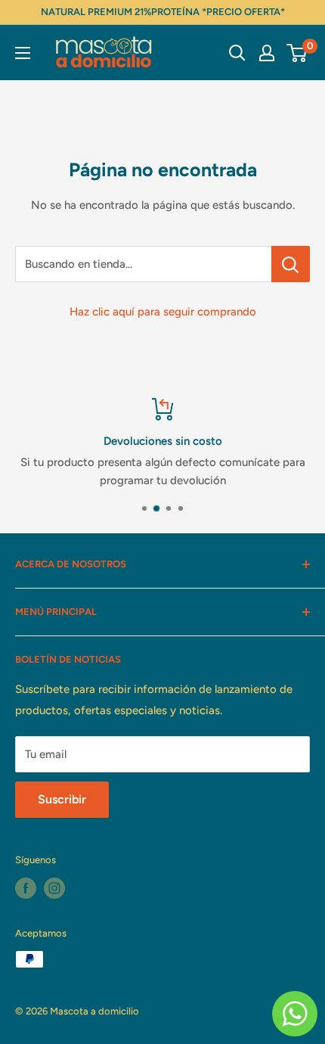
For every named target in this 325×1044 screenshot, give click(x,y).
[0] (297, 53)
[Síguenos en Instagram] (54, 888)
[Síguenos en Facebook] (25, 888)
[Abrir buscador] (237, 53)
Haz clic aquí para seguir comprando (163, 311)
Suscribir (62, 799)
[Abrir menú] (22, 53)
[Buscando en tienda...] (290, 264)
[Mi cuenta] (266, 53)
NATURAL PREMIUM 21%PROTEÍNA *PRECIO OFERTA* (163, 11)
